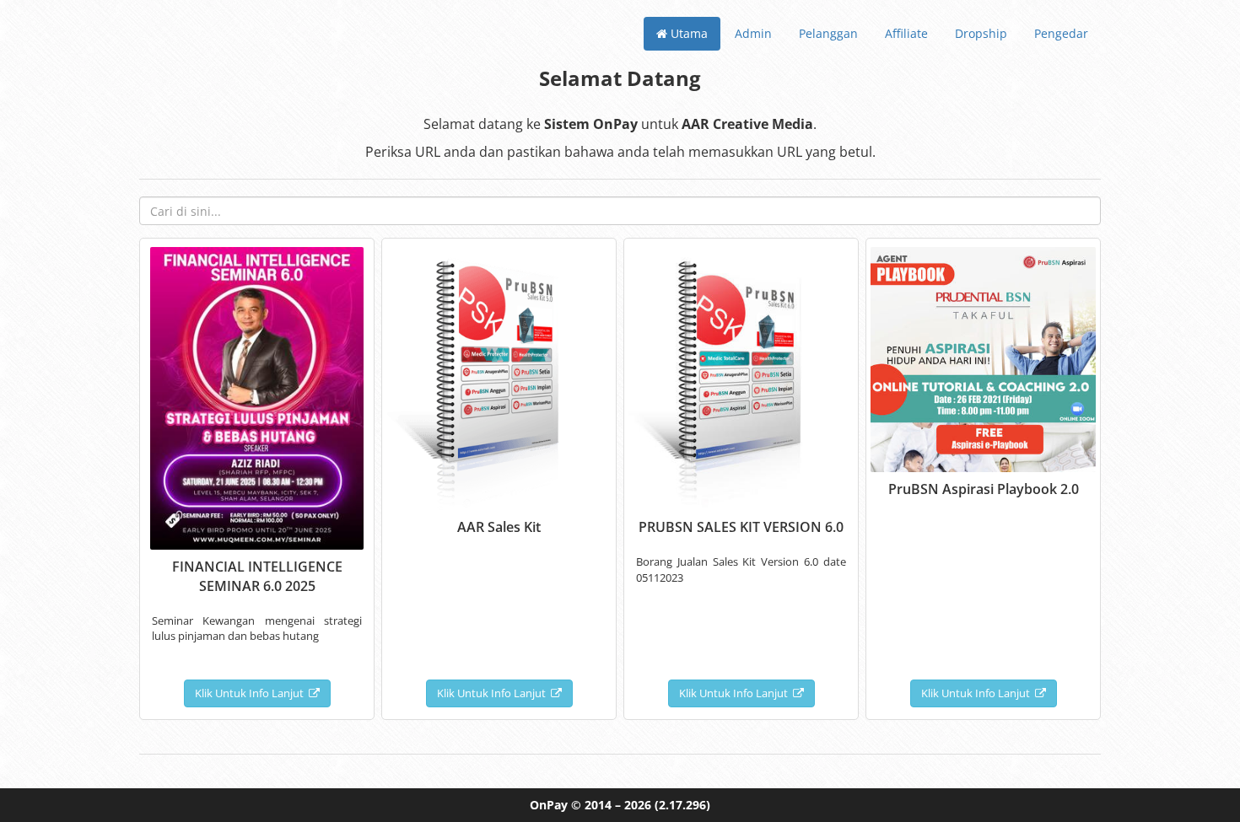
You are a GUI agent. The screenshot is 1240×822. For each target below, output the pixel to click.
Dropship (981, 33)
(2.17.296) (682, 805)
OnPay (549, 805)
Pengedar (1061, 33)
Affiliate (906, 33)
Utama (687, 33)
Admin (753, 33)
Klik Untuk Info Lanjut (252, 693)
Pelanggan (828, 33)
